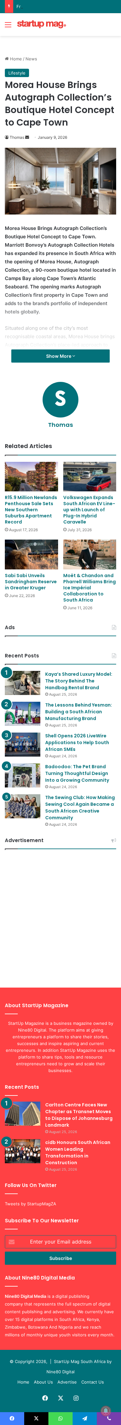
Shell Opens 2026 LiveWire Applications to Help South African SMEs (77, 742)
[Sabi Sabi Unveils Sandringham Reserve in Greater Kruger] (31, 554)
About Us (43, 1382)
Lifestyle (16, 72)
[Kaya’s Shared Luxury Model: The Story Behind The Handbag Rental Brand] (22, 683)
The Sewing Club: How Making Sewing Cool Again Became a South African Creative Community (80, 807)
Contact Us (92, 1382)
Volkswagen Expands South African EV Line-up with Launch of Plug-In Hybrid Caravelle (89, 509)
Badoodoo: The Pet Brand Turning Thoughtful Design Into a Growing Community (77, 773)
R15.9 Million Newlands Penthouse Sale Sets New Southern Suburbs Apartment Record (31, 509)
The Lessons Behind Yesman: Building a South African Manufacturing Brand (78, 712)
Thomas (17, 137)
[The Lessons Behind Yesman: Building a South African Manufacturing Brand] (22, 714)
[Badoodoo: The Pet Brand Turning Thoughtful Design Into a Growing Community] (22, 775)
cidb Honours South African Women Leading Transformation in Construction (77, 1152)
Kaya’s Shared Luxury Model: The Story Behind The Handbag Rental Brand (78, 681)
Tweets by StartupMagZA (30, 1203)
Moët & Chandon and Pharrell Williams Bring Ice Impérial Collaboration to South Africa (89, 587)
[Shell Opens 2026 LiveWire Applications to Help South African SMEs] (22, 745)
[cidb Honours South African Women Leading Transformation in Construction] (22, 1151)
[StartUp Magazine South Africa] (42, 24)
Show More (59, 356)
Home (15, 58)
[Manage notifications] (106, 1411)
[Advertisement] (60, 916)
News (31, 58)
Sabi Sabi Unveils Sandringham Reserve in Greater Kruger (31, 581)
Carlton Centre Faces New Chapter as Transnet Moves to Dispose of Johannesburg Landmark (79, 1115)
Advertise (67, 1382)
